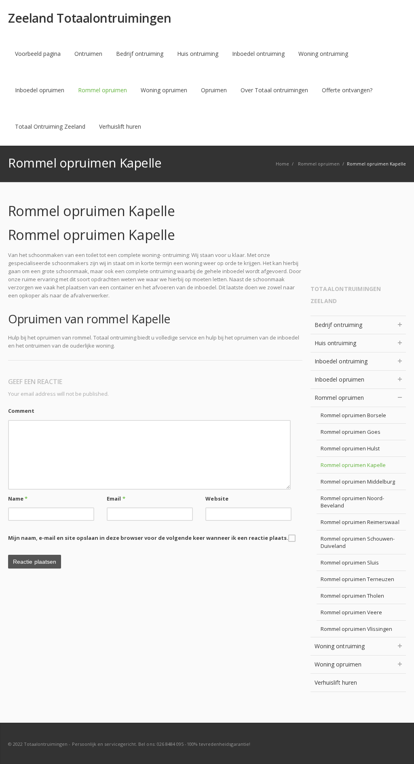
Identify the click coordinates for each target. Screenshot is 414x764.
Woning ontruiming (323, 53)
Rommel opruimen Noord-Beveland (352, 501)
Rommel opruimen (102, 90)
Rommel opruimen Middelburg (358, 481)
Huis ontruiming (197, 53)
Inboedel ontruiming (258, 53)
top (398, 748)
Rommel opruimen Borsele (354, 415)
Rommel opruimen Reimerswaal (360, 522)
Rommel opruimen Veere (351, 612)
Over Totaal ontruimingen (274, 90)
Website (216, 498)
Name (17, 498)
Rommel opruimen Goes (350, 431)
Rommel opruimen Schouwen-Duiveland (358, 542)
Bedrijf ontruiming (139, 53)
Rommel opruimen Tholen (352, 595)
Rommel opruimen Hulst (350, 448)
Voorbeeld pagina (38, 53)
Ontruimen (88, 53)
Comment (21, 410)
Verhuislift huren (120, 126)
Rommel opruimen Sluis (350, 562)
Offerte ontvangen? (347, 90)
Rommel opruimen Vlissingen (357, 628)
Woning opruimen (164, 90)
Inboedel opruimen (39, 90)
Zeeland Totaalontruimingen (89, 18)
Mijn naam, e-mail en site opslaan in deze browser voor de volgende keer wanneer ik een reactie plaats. (148, 537)
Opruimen (214, 90)
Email (116, 498)
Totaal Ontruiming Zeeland (50, 126)
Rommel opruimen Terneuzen (358, 579)
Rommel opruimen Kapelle (353, 465)
